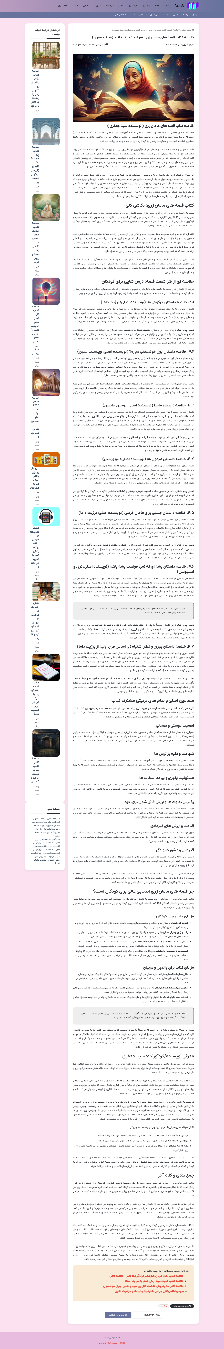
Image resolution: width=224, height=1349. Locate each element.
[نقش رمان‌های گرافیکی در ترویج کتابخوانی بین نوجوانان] (46, 591)
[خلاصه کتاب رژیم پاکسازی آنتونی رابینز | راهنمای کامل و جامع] (46, 55)
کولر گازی (62, 5)
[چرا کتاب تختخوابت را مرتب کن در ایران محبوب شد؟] (46, 667)
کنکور (98, 5)
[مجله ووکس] (186, 6)
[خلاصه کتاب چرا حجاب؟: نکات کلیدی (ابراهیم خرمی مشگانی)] (46, 131)
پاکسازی (146, 5)
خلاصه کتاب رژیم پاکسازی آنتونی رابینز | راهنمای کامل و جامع (35, 88)
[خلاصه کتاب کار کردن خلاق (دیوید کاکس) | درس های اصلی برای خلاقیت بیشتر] (46, 291)
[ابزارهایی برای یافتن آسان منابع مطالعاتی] (46, 459)
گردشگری (132, 5)
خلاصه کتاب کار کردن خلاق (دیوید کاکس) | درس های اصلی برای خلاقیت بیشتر (35, 330)
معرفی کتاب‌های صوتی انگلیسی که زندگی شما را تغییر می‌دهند (34, 547)
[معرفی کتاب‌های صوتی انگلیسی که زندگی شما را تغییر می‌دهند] (46, 516)
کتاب (166, 5)
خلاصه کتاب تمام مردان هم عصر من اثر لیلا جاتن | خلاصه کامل (146, 1276)
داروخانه (109, 5)
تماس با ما (112, 1343)
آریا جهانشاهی (53, 818)
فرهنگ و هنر (120, 14)
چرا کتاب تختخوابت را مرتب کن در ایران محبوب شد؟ (35, 698)
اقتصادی (143, 14)
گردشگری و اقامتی (181, 14)
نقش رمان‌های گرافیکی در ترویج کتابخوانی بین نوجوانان (35, 620)
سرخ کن (87, 5)
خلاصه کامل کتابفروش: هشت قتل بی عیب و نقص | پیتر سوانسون (143, 1286)
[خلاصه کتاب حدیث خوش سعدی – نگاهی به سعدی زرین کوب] (46, 207)
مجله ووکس (186, 30)
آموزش (75, 5)
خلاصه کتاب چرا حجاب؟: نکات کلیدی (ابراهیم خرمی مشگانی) (35, 164)
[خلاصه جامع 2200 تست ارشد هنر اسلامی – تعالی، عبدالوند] (46, 382)
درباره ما (102, 1343)
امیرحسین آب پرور (52, 853)
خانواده (132, 14)
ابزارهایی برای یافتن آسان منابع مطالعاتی (34, 480)
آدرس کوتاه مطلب (118, 1315)
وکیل (120, 5)
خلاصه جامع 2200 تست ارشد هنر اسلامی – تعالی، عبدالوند (35, 417)
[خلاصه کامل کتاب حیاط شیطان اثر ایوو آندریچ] (46, 743)
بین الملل (154, 14)
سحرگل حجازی (53, 825)
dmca (122, 1343)
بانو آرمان (55, 839)
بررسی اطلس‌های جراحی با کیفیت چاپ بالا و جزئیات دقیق (149, 1291)
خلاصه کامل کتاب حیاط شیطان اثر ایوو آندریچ (35, 770)
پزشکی (194, 14)
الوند (157, 5)
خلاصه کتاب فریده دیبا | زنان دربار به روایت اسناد (154, 1281)
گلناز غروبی (55, 846)
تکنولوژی (166, 14)
